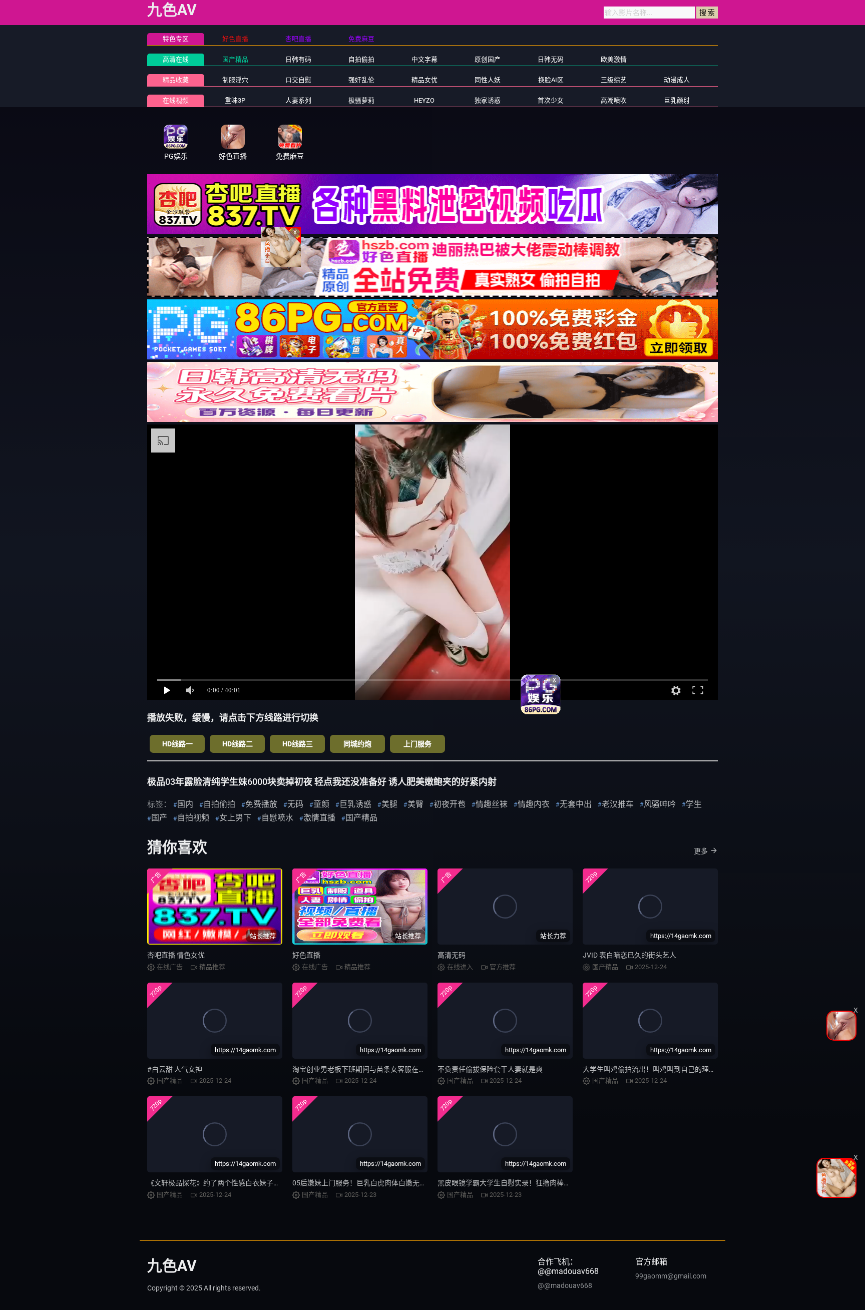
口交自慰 (298, 80)
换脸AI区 (551, 80)
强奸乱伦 (361, 80)
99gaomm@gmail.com (670, 1276)
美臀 (415, 804)
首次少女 (551, 100)
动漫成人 (677, 80)
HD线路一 (177, 744)
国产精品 (235, 59)
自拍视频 (193, 817)
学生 (694, 804)
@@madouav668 (565, 1285)
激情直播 (319, 817)
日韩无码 (551, 59)
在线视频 (176, 100)
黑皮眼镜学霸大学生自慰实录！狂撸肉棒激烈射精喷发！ (525, 1183)
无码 (295, 804)
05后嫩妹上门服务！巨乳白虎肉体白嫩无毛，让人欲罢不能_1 (387, 1183)
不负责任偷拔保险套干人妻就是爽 (490, 1069)
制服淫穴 (235, 80)
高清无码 (452, 955)
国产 (159, 817)
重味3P (235, 100)
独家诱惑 (488, 100)
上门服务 (417, 744)
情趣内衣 (534, 804)
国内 (185, 804)
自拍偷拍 (361, 59)
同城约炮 (357, 744)
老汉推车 (618, 804)
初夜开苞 (450, 804)
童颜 (321, 804)
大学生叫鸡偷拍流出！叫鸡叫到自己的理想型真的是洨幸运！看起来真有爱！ (702, 1069)
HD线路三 (297, 744)
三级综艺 (614, 80)
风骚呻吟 (660, 804)
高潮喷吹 (614, 100)
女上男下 (235, 817)
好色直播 (306, 955)
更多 (701, 851)
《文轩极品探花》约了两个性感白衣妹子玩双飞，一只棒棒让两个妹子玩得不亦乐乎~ (279, 1183)
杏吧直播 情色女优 (176, 955)
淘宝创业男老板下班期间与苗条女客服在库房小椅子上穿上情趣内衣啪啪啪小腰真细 (422, 1069)
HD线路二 (237, 744)
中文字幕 (424, 59)
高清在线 (176, 59)
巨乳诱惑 (355, 804)
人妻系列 (298, 100)
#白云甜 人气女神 (174, 1069)
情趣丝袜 (492, 804)
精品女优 (424, 80)
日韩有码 (298, 59)
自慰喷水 (277, 817)
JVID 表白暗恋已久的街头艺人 (629, 955)
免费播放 (261, 804)
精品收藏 (176, 80)
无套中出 (576, 804)
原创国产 (488, 59)
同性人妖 (488, 80)
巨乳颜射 (677, 100)
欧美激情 (614, 59)
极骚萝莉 (361, 100)
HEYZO (424, 100)
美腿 (389, 804)
